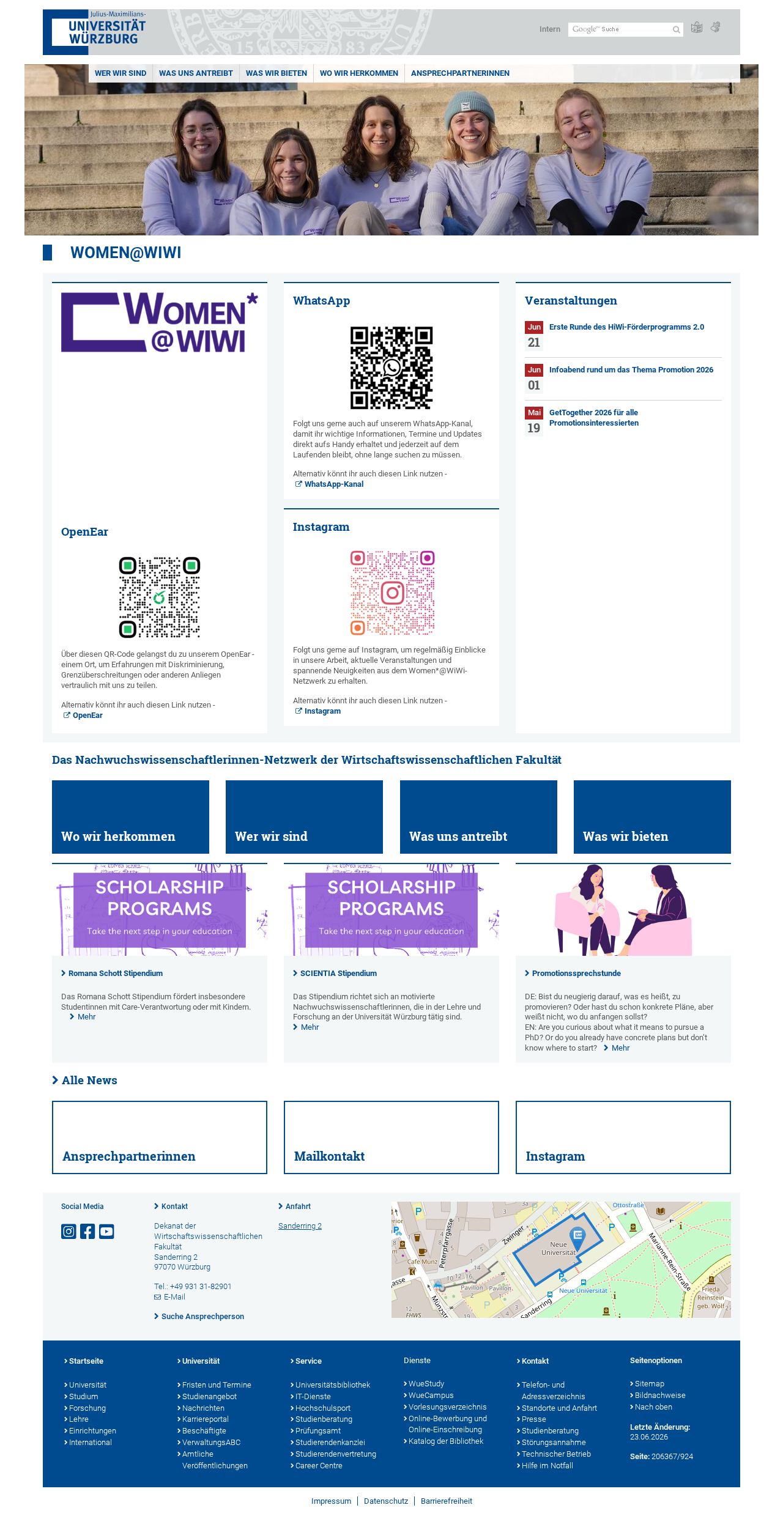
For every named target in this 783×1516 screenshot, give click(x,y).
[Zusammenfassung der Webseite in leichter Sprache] (696, 27)
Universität (87, 1384)
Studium (83, 1396)
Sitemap (649, 1383)
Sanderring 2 (300, 1225)
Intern (550, 29)
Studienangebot (209, 1396)
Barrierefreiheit (446, 1501)
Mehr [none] (86, 1016)
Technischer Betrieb (556, 1454)
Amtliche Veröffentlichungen (215, 1459)
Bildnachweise (660, 1395)
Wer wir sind (120, 73)
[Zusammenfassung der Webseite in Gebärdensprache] (715, 27)
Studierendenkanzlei (330, 1442)
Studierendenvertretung (335, 1454)
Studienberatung (323, 1419)
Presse (534, 1419)
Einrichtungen (92, 1430)
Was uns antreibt (196, 73)
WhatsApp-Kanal (334, 484)
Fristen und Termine (216, 1384)
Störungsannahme (554, 1442)
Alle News (89, 1080)
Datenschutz (386, 1501)
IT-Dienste (313, 1396)
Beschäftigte (204, 1430)
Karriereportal (205, 1419)
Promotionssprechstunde (576, 973)
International (90, 1442)
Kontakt (174, 1206)
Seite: (640, 1456)
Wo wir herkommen (359, 73)
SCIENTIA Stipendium (338, 973)
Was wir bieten (276, 73)
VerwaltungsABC (211, 1442)
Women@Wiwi (126, 252)
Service (308, 1361)
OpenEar (88, 715)
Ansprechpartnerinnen (460, 73)
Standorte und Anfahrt (559, 1408)
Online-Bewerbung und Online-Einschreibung (448, 1424)
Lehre (79, 1419)
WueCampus (431, 1395)
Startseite (86, 1361)
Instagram (323, 710)
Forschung (87, 1408)
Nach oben (653, 1406)
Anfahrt (298, 1206)
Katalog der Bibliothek (446, 1441)
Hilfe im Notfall (547, 1465)
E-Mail (174, 1296)
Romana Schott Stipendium (116, 973)
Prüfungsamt (318, 1430)
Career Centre (319, 1465)
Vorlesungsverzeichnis (448, 1406)
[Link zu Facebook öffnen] (88, 1232)
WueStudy (426, 1383)
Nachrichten (203, 1408)
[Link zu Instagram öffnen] (69, 1232)
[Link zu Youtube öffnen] (107, 1232)
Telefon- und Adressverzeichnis (553, 1390)
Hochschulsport (323, 1408)
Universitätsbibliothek (332, 1384)
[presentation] (159, 953)
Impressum (331, 1501)
